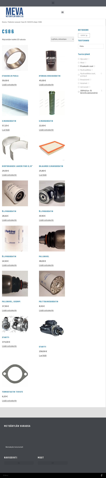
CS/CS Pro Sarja (32, 22)
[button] (53, 2)
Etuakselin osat (86, 66)
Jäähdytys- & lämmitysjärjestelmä (89, 91)
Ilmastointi (84, 80)
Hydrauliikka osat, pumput (88, 74)
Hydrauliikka (85, 70)
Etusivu (4, 22)
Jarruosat (84, 87)
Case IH (23, 22)
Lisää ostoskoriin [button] (9, 85)
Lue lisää (6, 130)
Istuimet (83, 83)
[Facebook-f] (101, 475)
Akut (82, 62)
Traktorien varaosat (14, 22)
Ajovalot (83, 59)
